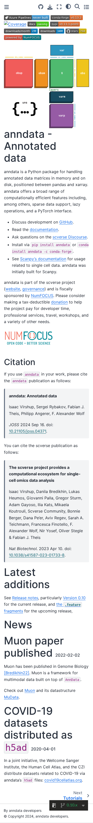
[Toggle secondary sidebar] (86, 7)
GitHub (66, 222)
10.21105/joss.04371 (27, 431)
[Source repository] (40, 7)
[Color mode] (68, 6)
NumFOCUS (42, 295)
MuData (11, 697)
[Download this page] (50, 7)
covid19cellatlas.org (63, 780)
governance (33, 288)
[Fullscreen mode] (59, 7)
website (12, 288)
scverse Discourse (70, 236)
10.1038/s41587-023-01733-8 (36, 555)
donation (59, 301)
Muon (30, 690)
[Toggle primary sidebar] (6, 7)
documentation (44, 229)
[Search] (77, 6)
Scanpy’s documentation (43, 258)
